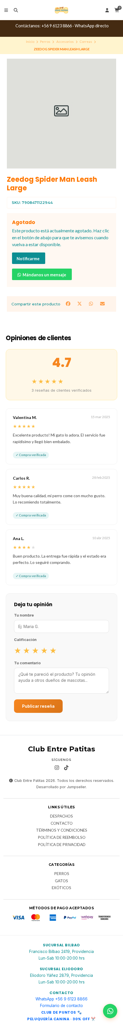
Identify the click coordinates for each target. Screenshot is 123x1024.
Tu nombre (24, 615)
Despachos (61, 816)
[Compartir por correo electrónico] (103, 303)
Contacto (62, 824)
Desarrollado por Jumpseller (61, 787)
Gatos (61, 881)
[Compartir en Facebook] (68, 303)
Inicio (30, 41)
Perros (45, 41)
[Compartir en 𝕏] (80, 303)
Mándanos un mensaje (44, 274)
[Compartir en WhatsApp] (91, 303)
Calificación (25, 639)
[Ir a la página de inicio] (61, 10)
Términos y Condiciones (61, 830)
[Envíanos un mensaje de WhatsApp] (110, 1011)
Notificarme (28, 258)
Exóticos (61, 888)
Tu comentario (27, 663)
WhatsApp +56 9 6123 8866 (61, 999)
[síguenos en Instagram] (57, 767)
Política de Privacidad (62, 845)
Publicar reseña (38, 706)
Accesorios (65, 41)
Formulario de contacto (61, 1005)
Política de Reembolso (62, 838)
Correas (86, 41)
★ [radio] (17, 650)
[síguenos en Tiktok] (66, 767)
